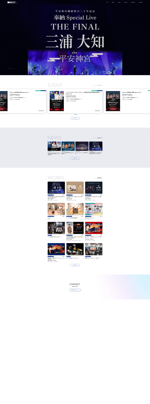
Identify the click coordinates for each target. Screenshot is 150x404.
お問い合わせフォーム (75, 289)
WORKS (125, 2)
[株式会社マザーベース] (12, 2)
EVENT (119, 2)
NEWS (113, 2)
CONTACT (140, 2)
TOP (107, 2)
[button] (74, 114)
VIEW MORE (75, 118)
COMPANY (133, 2)
